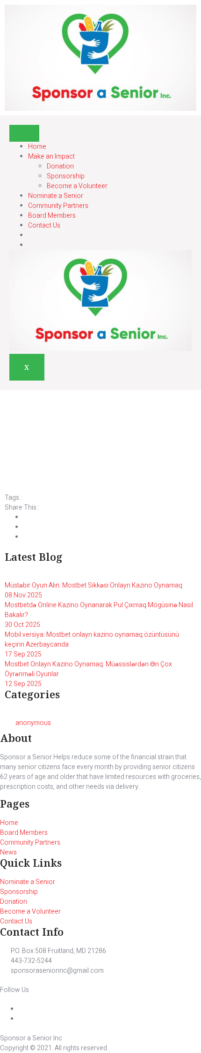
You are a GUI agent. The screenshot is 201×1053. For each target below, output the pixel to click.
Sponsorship (66, 176)
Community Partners (58, 206)
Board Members (52, 216)
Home (37, 147)
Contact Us (44, 225)
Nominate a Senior (55, 196)
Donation (60, 166)
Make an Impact (51, 156)
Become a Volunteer (77, 186)
